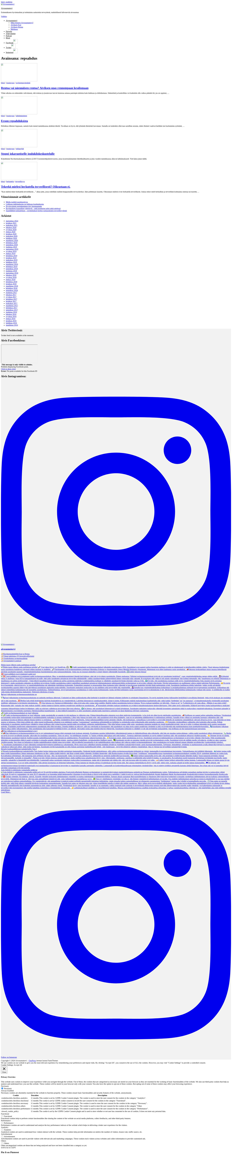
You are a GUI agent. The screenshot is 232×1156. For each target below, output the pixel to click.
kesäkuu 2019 (11, 258)
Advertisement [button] (6, 1134)
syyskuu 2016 (11, 316)
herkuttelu (10, 181)
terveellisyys (20, 181)
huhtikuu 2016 (11, 323)
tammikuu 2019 (12, 269)
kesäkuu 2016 (11, 321)
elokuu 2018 (10, 280)
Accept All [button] (18, 1065)
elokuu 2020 (10, 232)
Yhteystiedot (10, 34)
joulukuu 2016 (11, 312)
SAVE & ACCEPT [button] (8, 1148)
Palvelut (9, 31)
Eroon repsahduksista (14, 120)
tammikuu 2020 (12, 245)
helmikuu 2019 (11, 267)
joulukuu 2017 (11, 293)
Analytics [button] (4, 1127)
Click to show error (8, 369)
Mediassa (14, 29)
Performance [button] (6, 1121)
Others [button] (3, 1141)
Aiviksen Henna (17, 27)
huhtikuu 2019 (11, 262)
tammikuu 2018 (12, 290)
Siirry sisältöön (6, 2)
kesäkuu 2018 (11, 284)
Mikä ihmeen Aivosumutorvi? (22, 23)
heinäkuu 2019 (11, 256)
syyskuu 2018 (11, 277)
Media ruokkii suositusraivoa (17, 202)
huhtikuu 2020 (11, 238)
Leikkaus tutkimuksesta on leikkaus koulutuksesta (25, 204)
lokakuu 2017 (11, 295)
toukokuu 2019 (11, 260)
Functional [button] (5, 1114)
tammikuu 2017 (12, 310)
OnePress (32, 1061)
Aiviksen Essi (16, 25)
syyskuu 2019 (11, 251)
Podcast (9, 36)
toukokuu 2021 (11, 225)
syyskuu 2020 (11, 230)
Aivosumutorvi (6, 8)
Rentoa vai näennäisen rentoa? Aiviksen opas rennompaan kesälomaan (44, 88)
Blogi (8, 38)
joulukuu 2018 (11, 271)
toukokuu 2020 (11, 236)
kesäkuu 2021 (11, 223)
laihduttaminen (21, 116)
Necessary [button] (5, 1086)
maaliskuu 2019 (12, 264)
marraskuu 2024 (12, 221)
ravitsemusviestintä (23, 83)
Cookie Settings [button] (7, 1065)
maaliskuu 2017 (12, 306)
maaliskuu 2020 (12, 240)
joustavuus (10, 83)
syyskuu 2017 (11, 297)
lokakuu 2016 (11, 314)
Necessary (8, 1088)
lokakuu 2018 (11, 275)
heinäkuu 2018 (11, 282)
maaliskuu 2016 (12, 325)
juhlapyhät (20, 149)
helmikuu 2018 (11, 288)
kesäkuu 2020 (11, 234)
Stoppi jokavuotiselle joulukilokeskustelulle (28, 153)
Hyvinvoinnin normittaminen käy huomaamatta (24, 206)
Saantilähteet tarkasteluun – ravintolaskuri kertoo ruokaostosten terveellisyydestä (36, 211)
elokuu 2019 (10, 253)
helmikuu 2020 (11, 243)
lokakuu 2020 (11, 227)
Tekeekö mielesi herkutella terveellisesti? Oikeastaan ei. (35, 186)
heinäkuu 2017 (11, 299)
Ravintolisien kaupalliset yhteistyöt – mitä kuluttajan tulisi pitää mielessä (33, 208)
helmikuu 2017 (11, 308)
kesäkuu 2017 (11, 301)
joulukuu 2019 (11, 247)
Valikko (4, 16)
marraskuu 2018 (12, 273)
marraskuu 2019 (12, 249)
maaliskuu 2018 (12, 286)
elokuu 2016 (10, 319)
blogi (3, 83)
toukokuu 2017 (11, 303)
